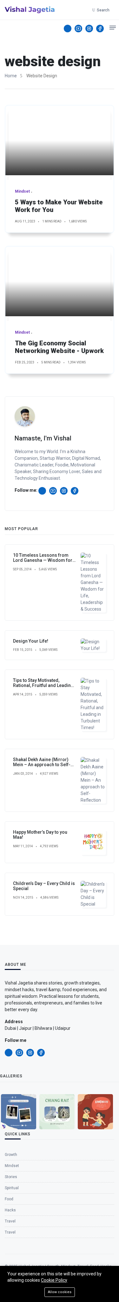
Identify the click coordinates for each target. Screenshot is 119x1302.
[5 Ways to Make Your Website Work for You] (59, 140)
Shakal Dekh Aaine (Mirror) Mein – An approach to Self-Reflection (41, 765)
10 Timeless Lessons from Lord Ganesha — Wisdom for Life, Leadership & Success (42, 560)
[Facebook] (100, 28)
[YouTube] (78, 28)
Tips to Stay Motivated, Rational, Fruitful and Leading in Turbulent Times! (43, 686)
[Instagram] (89, 28)
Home (11, 75)
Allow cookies (59, 1292)
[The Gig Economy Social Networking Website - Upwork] (59, 281)
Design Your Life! (30, 641)
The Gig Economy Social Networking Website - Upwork (59, 347)
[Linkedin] (67, 28)
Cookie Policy (54, 1280)
